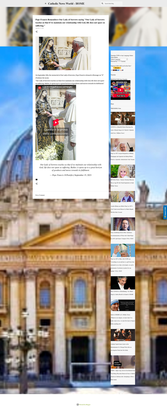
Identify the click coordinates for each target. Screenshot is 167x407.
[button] (36, 32)
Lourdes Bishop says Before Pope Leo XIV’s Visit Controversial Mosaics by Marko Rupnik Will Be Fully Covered (122, 209)
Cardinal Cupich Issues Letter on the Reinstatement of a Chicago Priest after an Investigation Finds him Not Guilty (121, 347)
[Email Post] (36, 180)
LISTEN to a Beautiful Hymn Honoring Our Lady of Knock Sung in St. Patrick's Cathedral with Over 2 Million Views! (122, 130)
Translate (123, 61)
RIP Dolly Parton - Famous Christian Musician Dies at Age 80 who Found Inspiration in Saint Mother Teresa (122, 183)
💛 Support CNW (165, 212)
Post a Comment (40, 195)
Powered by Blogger (84, 404)
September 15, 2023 (83, 175)
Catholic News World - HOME (66, 3)
